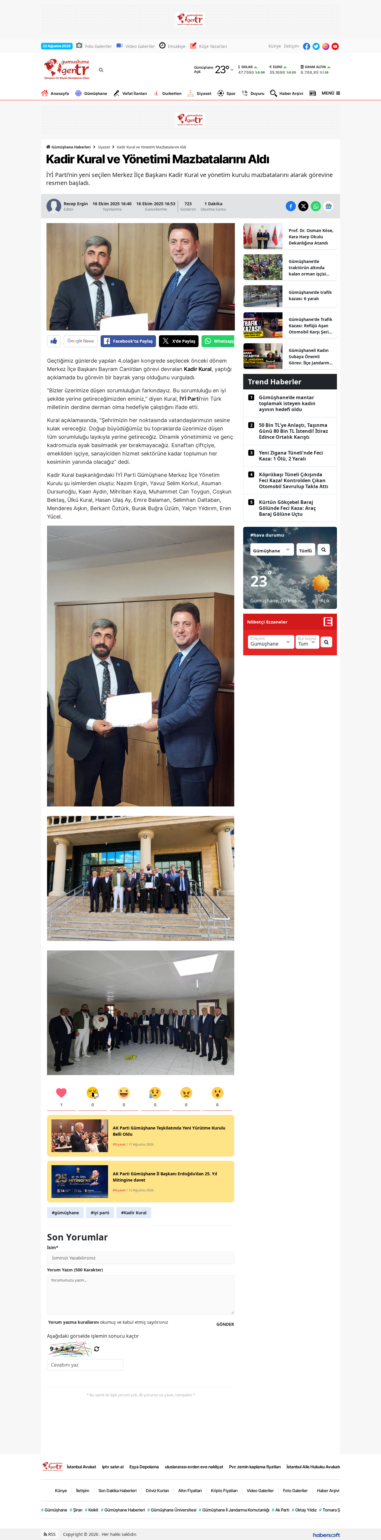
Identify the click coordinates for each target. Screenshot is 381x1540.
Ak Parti (280, 1509)
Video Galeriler (140, 46)
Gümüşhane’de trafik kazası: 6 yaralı (310, 295)
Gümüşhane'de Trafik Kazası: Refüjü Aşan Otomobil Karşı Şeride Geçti (311, 326)
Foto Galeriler (98, 46)
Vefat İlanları (134, 93)
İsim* (52, 1247)
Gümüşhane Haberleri (71, 147)
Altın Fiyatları (190, 1490)
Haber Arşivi (291, 93)
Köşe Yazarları (213, 46)
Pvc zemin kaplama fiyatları (255, 1466)
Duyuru (257, 93)
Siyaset (204, 93)
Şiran (76, 1509)
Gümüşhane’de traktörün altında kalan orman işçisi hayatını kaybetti (307, 268)
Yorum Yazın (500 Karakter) (75, 1270)
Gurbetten (172, 93)
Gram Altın (315, 67)
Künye (274, 46)
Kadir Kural (198, 369)
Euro (277, 67)
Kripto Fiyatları (224, 1490)
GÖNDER (225, 1324)
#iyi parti (100, 1212)
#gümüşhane (65, 1212)
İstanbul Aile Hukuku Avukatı (313, 1466)
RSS (51, 1534)
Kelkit (92, 1509)
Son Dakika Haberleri (118, 1490)
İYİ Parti (189, 399)
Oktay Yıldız (304, 1509)
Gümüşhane (95, 93)
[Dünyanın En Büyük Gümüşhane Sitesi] (53, 1466)
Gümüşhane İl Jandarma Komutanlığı (234, 1509)
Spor (231, 93)
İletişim (291, 46)
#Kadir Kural (133, 1212)
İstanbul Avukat (81, 1466)
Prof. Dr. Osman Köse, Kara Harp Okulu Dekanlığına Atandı (311, 237)
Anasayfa (60, 93)
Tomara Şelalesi (335, 1509)
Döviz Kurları (157, 1490)
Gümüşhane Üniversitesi (171, 1509)
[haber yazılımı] (326, 1534)
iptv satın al (113, 1466)
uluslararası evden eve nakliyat (194, 1466)
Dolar (247, 67)
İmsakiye (176, 46)
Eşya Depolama (144, 1466)
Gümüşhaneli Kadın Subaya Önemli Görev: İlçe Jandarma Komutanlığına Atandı (310, 356)
